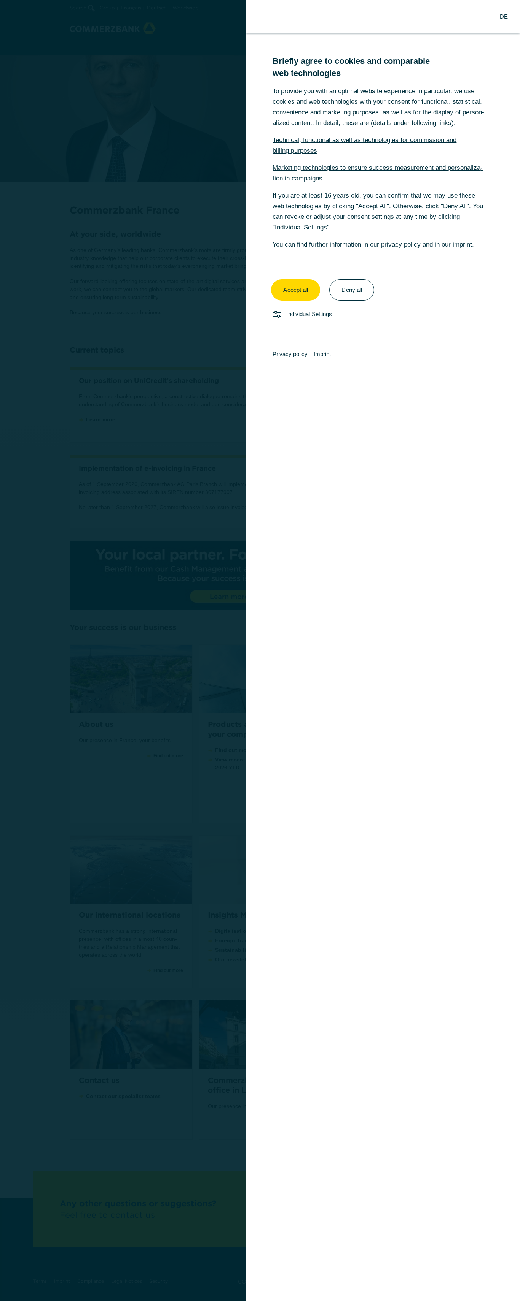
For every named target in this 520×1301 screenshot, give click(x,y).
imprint (462, 244)
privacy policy (401, 244)
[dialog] (260, 650)
